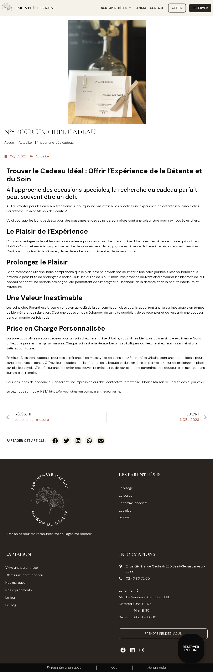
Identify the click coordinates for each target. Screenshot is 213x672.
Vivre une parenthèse (21, 567)
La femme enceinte (133, 503)
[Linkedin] (132, 650)
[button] (55, 440)
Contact (156, 8)
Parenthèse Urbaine (35, 8)
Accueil (9, 142)
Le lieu (10, 597)
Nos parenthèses (114, 8)
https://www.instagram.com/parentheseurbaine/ (85, 391)
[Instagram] (142, 650)
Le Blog (10, 605)
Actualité (25, 142)
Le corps (125, 495)
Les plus (125, 510)
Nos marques (15, 582)
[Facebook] (123, 650)
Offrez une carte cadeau (24, 575)
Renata (141, 8)
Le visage (126, 488)
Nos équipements (18, 590)
